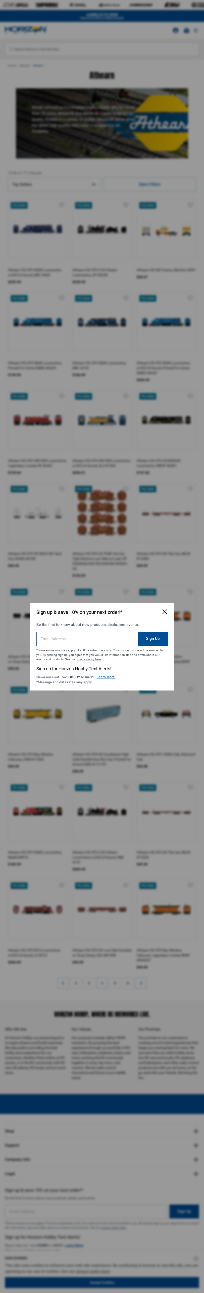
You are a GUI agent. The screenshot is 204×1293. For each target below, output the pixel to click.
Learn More (106, 677)
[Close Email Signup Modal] (165, 612)
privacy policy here (88, 659)
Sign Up (153, 638)
